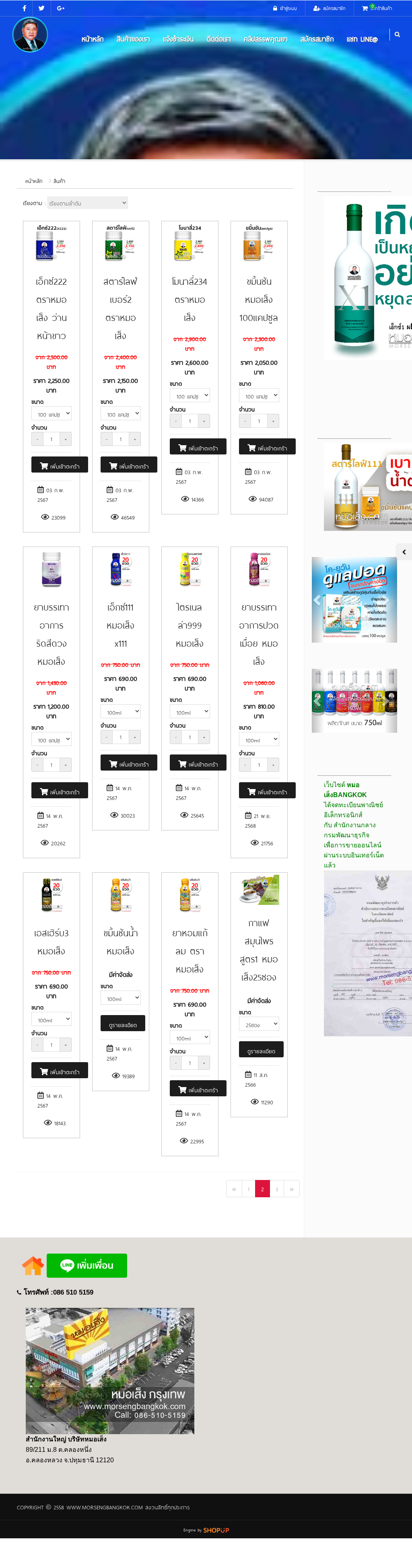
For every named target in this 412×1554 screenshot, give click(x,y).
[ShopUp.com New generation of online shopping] (216, 1528)
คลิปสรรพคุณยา (266, 38)
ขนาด (37, 401)
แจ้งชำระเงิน (178, 38)
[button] (318, 600)
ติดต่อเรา (219, 38)
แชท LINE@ (362, 38)
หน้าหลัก (93, 38)
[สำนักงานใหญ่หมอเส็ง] (110, 1371)
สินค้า (59, 180)
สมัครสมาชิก (317, 38)
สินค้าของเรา (133, 38)
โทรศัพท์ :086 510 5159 (58, 1292)
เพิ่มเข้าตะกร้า (64, 466)
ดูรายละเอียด (123, 1024)
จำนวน (39, 427)
